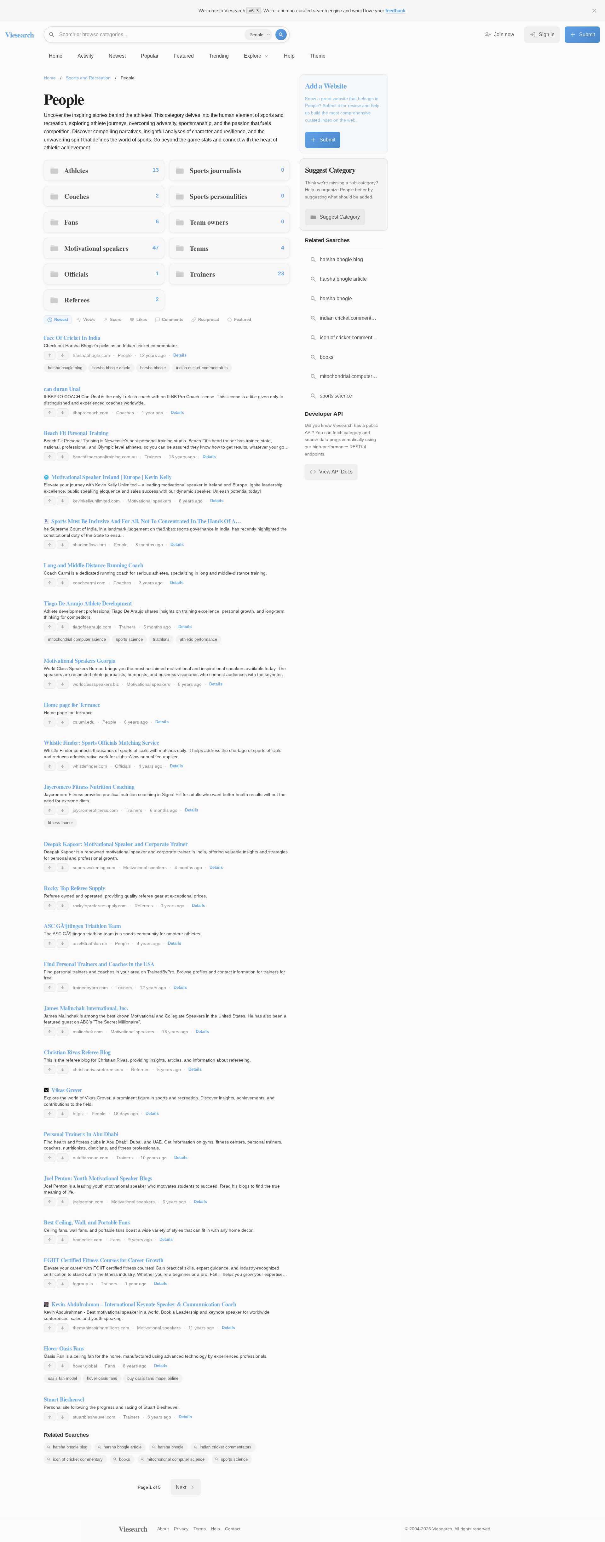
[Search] (281, 34)
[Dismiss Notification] (594, 10)
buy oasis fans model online (152, 1378)
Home (50, 77)
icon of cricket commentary (78, 1459)
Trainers (202, 274)
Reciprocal (208, 319)
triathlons (161, 639)
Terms (199, 1528)
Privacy (181, 1528)
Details (180, 355)
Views (89, 319)
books (124, 1459)
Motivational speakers (96, 248)
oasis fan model (62, 1378)
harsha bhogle (153, 367)
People (125, 355)
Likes (141, 319)
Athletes (76, 170)
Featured (242, 319)
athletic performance (198, 639)
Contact (232, 1528)
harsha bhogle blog (65, 367)
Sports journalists (215, 170)
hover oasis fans (102, 1378)
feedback (395, 10)
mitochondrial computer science (77, 639)
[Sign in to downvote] (62, 355)
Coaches (76, 196)
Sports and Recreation (88, 77)
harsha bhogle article (111, 367)
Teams (199, 248)
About (163, 1528)
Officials (76, 274)
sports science (129, 639)
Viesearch (19, 34)
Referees (76, 300)
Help (215, 1528)
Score (115, 319)
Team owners (209, 222)
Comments (172, 319)
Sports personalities (218, 196)
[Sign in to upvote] (49, 355)
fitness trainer (60, 822)
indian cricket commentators (202, 367)
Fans (71, 222)
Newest (61, 319)
